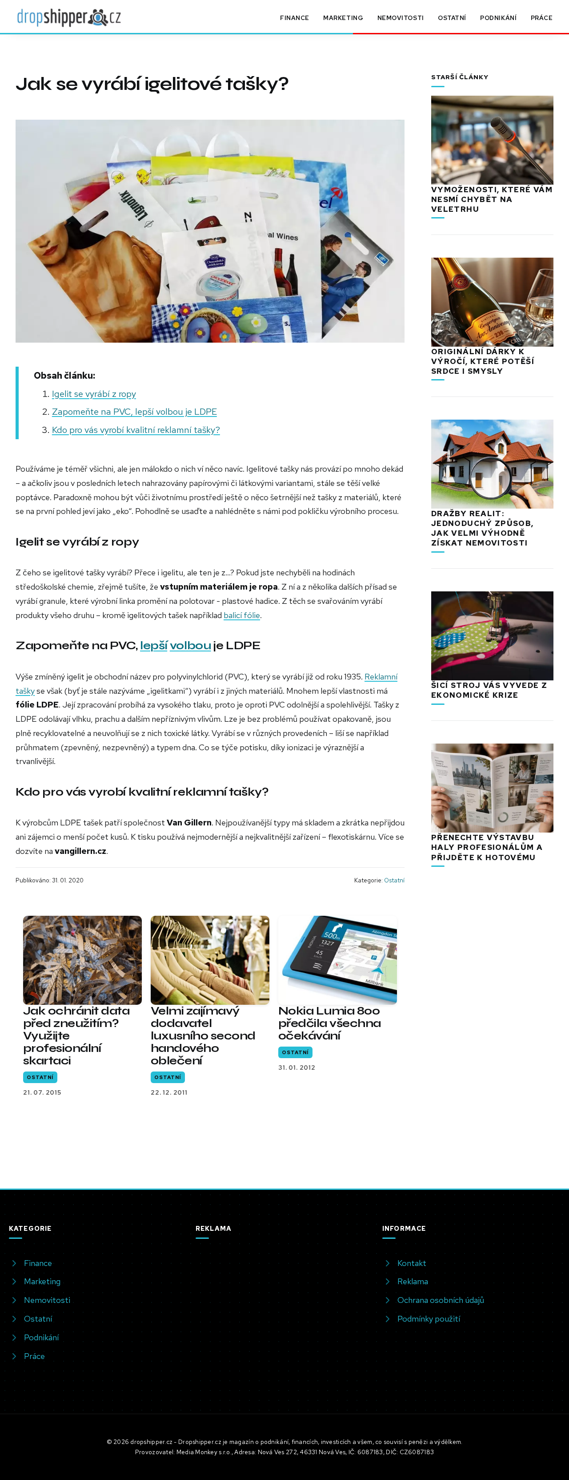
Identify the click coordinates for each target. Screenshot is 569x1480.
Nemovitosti (400, 18)
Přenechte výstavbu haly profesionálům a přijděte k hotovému (487, 847)
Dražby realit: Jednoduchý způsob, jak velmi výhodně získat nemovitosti (482, 528)
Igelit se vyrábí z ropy (94, 394)
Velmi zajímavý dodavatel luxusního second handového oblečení (203, 1036)
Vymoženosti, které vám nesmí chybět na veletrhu (492, 199)
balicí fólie (242, 615)
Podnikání (498, 18)
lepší (153, 645)
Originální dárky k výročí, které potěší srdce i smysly (482, 361)
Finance (294, 18)
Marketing (343, 18)
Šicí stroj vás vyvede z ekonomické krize (489, 690)
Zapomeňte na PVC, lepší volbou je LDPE (134, 411)
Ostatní (452, 18)
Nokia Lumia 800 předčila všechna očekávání (329, 1023)
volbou (190, 645)
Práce (542, 18)
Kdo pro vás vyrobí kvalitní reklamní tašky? (136, 430)
